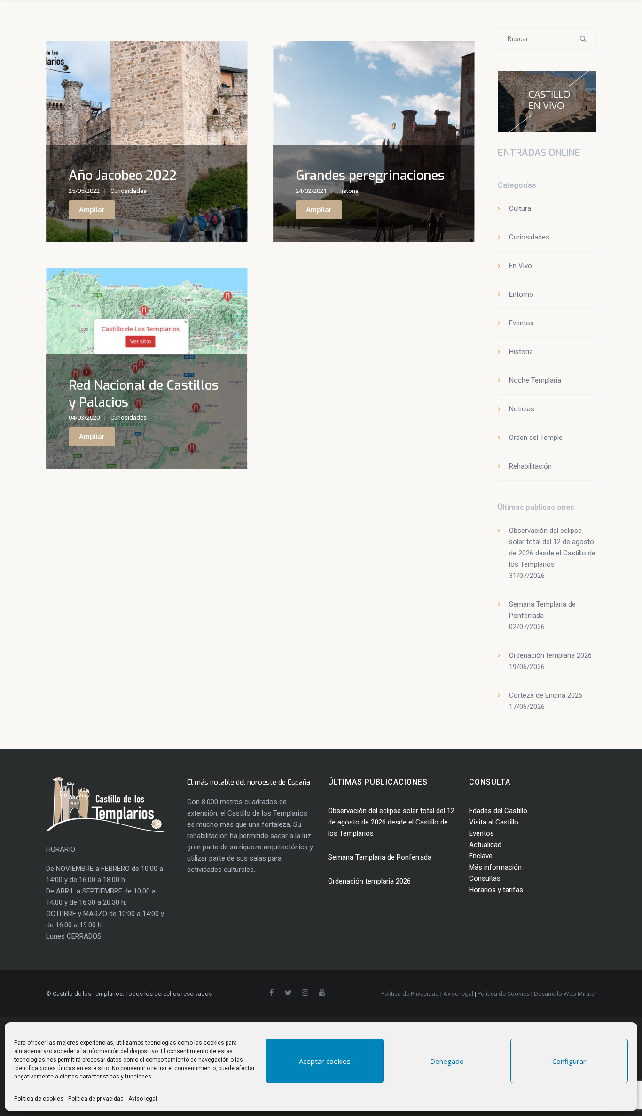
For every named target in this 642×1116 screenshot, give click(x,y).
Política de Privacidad (410, 993)
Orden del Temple (536, 437)
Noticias (521, 409)
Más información (495, 867)
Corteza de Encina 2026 (545, 695)
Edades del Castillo (498, 811)
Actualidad (485, 844)
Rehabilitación (530, 466)
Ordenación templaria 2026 (550, 655)
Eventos (521, 323)
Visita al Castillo (493, 822)
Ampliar (92, 210)
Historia (348, 190)
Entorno (521, 294)
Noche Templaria (535, 380)
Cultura (520, 208)
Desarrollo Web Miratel (565, 993)
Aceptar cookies (325, 1061)
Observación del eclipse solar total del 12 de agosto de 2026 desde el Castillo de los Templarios (391, 822)
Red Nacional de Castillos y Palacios (144, 394)
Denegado (447, 1061)
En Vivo (520, 266)
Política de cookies (38, 1098)
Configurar (569, 1061)
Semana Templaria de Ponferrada (379, 857)
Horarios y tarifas (496, 889)
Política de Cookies (504, 993)
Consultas (485, 878)
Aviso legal (142, 1098)
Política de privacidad (96, 1098)
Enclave (481, 856)
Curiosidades (128, 190)
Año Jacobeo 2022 (123, 175)
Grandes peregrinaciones (370, 175)
